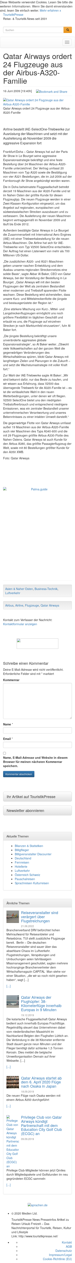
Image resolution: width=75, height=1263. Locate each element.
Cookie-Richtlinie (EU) (57, 1259)
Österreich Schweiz (27, 875)
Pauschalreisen (25, 879)
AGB (69, 1246)
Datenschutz (63, 1251)
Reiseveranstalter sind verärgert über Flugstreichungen (39, 916)
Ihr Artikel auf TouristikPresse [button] (31, 796)
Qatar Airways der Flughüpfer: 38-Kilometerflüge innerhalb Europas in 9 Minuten (41, 1003)
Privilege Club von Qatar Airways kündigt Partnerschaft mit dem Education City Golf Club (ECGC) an (41, 1125)
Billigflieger (22, 850)
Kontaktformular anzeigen (20, 624)
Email (7, 739)
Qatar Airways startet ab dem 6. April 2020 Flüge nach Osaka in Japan (41, 1082)
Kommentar (11, 680)
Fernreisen (22, 862)
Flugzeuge (32, 605)
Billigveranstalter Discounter (33, 854)
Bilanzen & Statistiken (29, 846)
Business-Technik (46, 589)
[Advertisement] (37, 539)
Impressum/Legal (60, 1255)
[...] (8, 986)
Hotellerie (21, 866)
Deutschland (23, 858)
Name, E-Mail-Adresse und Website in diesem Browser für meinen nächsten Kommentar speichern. (35, 761)
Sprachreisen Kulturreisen (32, 883)
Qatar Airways (50, 605)
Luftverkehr (12, 593)
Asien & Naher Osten (19, 589)
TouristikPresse (13, 14)
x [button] (60, 10)
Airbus (9, 605)
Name (7, 724)
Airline (19, 605)
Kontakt (67, 1242)
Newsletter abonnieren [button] (25, 810)
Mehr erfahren (49, 10)
